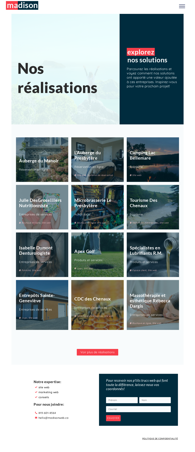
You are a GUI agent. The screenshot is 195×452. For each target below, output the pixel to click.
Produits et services (88, 260)
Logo (79, 268)
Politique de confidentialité (160, 438)
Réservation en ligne (33, 169)
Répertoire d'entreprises (145, 222)
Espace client (139, 270)
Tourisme (136, 167)
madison (22, 5)
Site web (81, 175)
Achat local (82, 214)
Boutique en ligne (31, 222)
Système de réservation (100, 175)
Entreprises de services (35, 214)
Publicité (26, 270)
